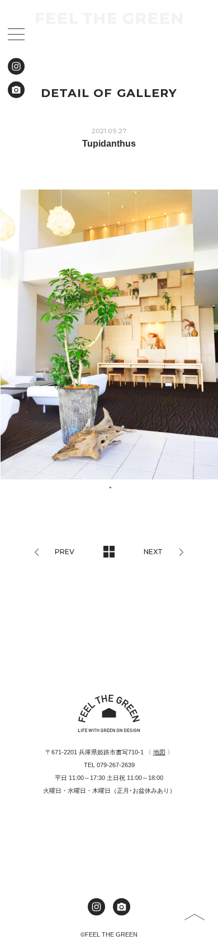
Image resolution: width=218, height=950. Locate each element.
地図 (159, 752)
